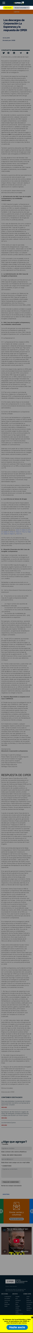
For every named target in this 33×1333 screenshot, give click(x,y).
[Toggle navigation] (3, 3)
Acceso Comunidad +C (22, 7)
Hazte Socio (8, 7)
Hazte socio (17, 1327)
